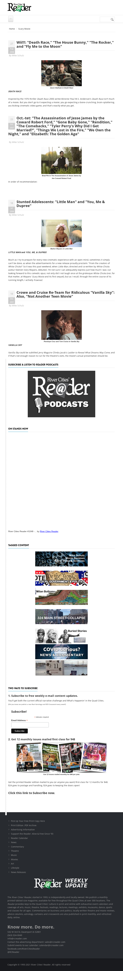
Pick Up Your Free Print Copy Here (28, 821)
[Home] (19, 7)
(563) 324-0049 (15, 935)
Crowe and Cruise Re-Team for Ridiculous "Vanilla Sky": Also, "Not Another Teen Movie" (65, 294)
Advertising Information (23, 829)
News (13, 842)
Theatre (15, 850)
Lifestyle (15, 867)
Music (14, 855)
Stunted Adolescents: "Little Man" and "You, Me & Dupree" (60, 203)
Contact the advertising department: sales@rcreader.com (36, 942)
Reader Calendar (19, 838)
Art (12, 863)
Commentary (17, 846)
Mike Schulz (18, 55)
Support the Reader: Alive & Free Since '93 (32, 833)
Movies (14, 859)
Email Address (19, 720)
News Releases (18, 872)
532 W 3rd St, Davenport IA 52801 (24, 931)
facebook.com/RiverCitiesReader (24, 948)
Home (12, 28)
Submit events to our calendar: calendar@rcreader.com (35, 945)
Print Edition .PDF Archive (23, 825)
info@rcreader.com (17, 938)
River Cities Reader (49, 531)
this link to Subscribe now (35, 793)
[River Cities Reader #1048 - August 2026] (61, 480)
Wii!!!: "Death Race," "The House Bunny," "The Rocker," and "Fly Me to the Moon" (65, 44)
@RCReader (13, 952)
